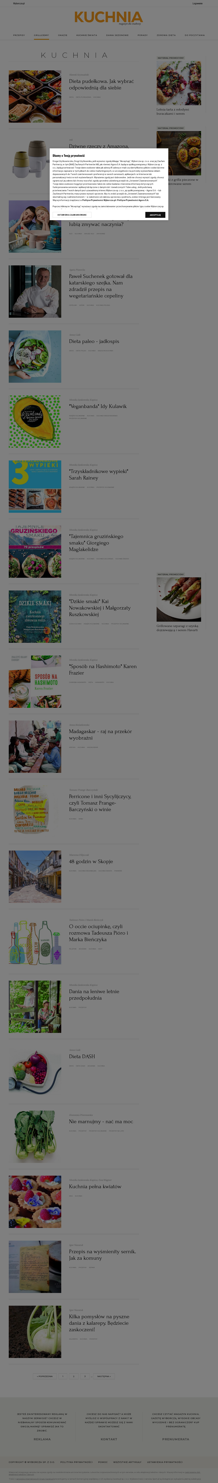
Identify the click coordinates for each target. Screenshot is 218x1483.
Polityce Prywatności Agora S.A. (133, 200)
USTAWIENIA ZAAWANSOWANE (72, 215)
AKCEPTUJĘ (155, 215)
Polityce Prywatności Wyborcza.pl (99, 200)
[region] (109, 184)
